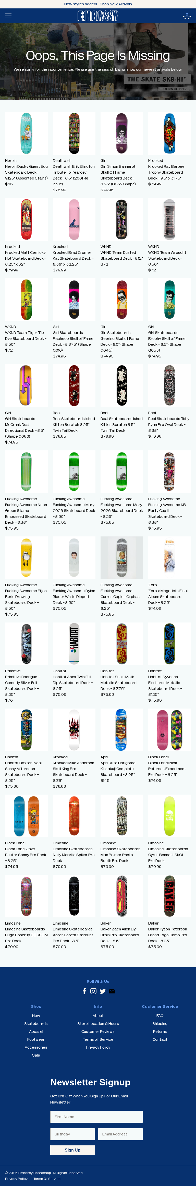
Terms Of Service (46, 1179)
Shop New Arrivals (116, 4)
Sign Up (72, 1150)
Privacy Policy (16, 1179)
